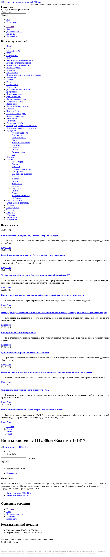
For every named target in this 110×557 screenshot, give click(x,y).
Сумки (15, 193)
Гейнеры (10, 80)
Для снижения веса (15, 94)
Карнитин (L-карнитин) (17, 106)
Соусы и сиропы (19, 152)
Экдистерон (11, 217)
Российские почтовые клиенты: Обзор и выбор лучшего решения (33, 255)
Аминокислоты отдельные (18, 63)
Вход (8, 20)
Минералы (11, 121)
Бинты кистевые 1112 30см (18, 493)
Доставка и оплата (14, 31)
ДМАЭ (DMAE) (13, 96)
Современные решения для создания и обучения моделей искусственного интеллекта (42, 295)
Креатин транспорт (15, 116)
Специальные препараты (17, 203)
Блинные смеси (19, 138)
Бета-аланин (12, 72)
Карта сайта (11, 36)
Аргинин (10, 70)
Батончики (17, 135)
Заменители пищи (14, 101)
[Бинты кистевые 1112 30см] (14, 447)
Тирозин (10, 210)
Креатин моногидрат (16, 113)
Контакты (10, 34)
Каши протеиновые (21, 142)
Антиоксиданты (13, 68)
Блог (8, 29)
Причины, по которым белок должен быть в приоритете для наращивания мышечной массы (46, 372)
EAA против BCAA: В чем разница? (18, 332)
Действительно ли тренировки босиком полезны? (25, 352)
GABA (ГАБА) (13, 51)
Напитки (16, 145)
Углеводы (10, 215)
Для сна (15, 176)
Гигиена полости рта (21, 169)
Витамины (11, 77)
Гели (8, 82)
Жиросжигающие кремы (17, 99)
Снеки (15, 150)
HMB (8, 53)
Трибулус (10, 212)
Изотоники (11, 104)
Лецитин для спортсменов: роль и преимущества (25, 390)
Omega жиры (12, 55)
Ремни (15, 191)
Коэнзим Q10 (12, 111)
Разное (9, 159)
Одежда (15, 186)
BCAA (9, 46)
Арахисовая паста (20, 133)
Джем (14, 140)
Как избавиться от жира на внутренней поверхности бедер (29, 235)
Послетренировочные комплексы (21, 125)
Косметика (17, 183)
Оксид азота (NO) (14, 123)
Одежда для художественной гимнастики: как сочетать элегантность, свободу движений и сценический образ (54, 312)
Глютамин (11, 87)
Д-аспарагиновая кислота (18, 89)
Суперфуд (11, 205)
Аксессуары (17, 162)
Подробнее (6, 247)
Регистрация (12, 22)
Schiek (9, 434)
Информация (12, 473)
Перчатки (16, 188)
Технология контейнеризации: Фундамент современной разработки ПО (35, 275)
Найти (4, 15)
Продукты (11, 130)
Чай (13, 154)
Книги (15, 181)
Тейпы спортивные (21, 195)
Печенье (15, 147)
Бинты (15, 164)
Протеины (11, 157)
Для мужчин (17, 171)
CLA (8, 48)
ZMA (8, 58)
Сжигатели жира (14, 200)
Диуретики (11, 92)
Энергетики (11, 220)
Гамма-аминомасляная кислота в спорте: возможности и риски (32, 410)
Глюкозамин (12, 84)
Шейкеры (16, 198)
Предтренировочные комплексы (21, 128)
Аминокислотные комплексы (19, 60)
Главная (10, 26)
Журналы (16, 179)
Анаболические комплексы (18, 65)
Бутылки (16, 166)
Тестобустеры (12, 207)
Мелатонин (11, 118)
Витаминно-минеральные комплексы (23, 75)
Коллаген (10, 109)
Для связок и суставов (22, 174)
